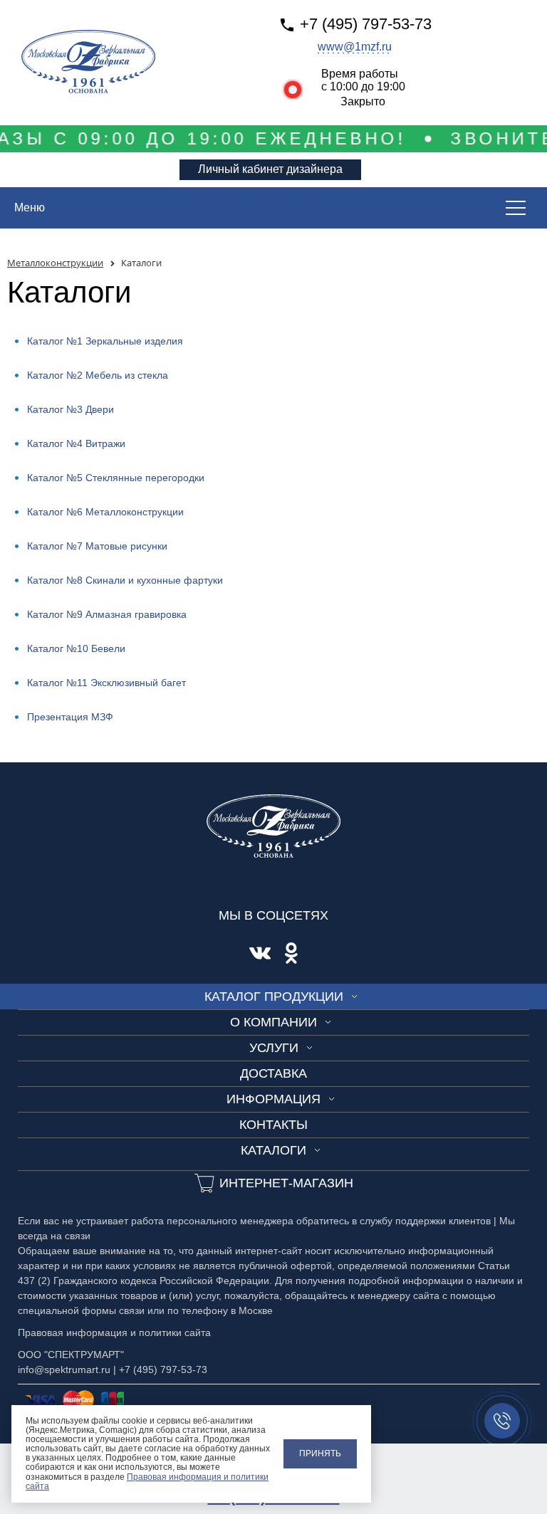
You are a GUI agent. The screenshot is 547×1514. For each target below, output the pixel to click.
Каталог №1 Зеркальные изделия (105, 341)
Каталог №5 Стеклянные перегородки (115, 477)
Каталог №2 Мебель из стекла (97, 375)
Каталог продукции (273, 996)
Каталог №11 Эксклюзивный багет (106, 682)
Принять (320, 1453)
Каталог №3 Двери (70, 409)
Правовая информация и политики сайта (147, 1481)
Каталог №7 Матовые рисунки (97, 546)
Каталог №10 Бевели (76, 648)
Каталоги (273, 1150)
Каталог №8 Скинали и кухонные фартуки (125, 580)
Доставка (273, 1073)
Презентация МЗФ (70, 716)
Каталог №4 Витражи (76, 443)
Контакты (273, 1125)
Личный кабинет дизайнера (270, 169)
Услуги (273, 1048)
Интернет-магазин (286, 1183)
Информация (273, 1099)
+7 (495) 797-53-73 (366, 24)
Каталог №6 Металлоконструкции (105, 511)
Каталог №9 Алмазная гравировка (107, 614)
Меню (29, 207)
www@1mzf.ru (355, 47)
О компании (273, 1022)
